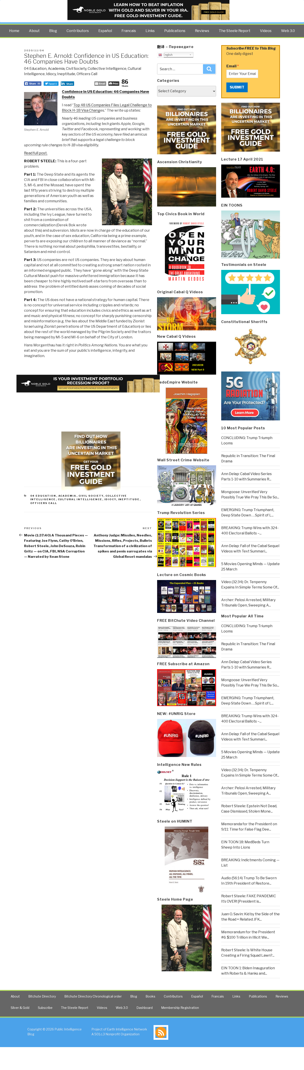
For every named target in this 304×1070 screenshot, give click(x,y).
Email (232, 66)
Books (150, 996)
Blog (53, 31)
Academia (56, 68)
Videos (266, 31)
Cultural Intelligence (80, 499)
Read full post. (35, 153)
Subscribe (45, 1008)
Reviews (202, 31)
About (34, 31)
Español (105, 31)
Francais (129, 31)
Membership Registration (180, 1008)
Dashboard (144, 1008)
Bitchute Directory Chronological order (93, 996)
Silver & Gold (20, 1008)
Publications (174, 31)
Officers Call (87, 74)
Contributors (78, 31)
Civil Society (76, 68)
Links (150, 31)
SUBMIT (237, 87)
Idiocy (51, 74)
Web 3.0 (288, 31)
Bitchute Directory (42, 996)
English (167, 54)
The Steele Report (234, 31)
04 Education (35, 68)
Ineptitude (66, 74)
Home (14, 31)
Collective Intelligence (107, 68)
